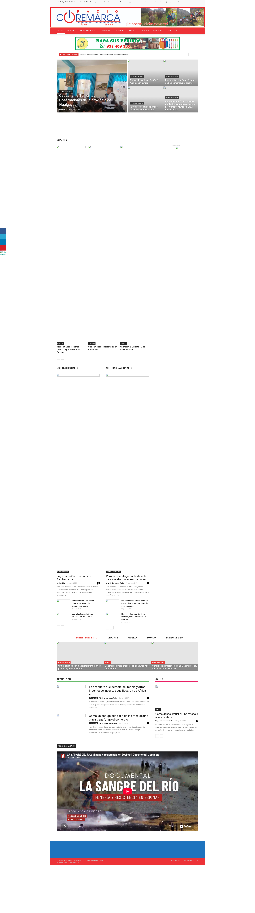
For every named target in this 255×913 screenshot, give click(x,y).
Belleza (107, 662)
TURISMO (145, 31)
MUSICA (132, 31)
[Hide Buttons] (3, 255)
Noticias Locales (66, 91)
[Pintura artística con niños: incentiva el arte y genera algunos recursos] (80, 656)
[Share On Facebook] (3, 231)
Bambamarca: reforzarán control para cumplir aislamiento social (83, 603)
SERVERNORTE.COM (191, 860)
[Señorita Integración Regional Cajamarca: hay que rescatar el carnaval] (174, 656)
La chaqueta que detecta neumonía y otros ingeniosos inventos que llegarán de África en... (117, 690)
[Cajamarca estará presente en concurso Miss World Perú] (127, 656)
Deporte (60, 343)
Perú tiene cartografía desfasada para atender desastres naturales (126, 578)
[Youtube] (196, 5)
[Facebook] (183, 5)
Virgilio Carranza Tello (115, 583)
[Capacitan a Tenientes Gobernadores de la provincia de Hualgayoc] (92, 90)
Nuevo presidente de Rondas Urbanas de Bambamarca (104, 54)
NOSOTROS (157, 31)
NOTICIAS (70, 31)
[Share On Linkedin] (3, 242)
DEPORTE (119, 31)
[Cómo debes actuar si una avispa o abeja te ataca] (176, 698)
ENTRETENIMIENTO (87, 31)
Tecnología (93, 698)
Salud (158, 709)
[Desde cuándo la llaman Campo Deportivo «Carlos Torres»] (71, 245)
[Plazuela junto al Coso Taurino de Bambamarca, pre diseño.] (180, 73)
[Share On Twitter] (3, 236)
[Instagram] (188, 5)
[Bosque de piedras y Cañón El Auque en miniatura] (145, 73)
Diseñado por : (175, 860)
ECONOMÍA (105, 31)
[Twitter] (192, 5)
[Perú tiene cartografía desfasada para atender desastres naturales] (127, 473)
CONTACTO (172, 31)
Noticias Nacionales (113, 572)
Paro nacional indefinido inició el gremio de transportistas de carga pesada (134, 603)
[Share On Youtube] (3, 248)
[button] (195, 31)
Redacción (63, 109)
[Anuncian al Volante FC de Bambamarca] (134, 245)
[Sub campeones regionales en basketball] (102, 245)
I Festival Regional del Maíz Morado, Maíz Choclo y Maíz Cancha (133, 616)
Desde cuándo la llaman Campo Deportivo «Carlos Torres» (68, 349)
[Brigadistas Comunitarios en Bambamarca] (78, 473)
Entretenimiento (64, 662)
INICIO (60, 31)
